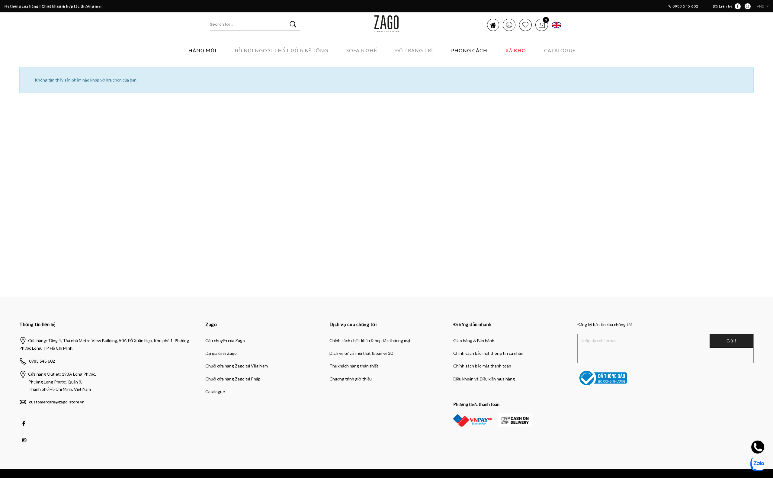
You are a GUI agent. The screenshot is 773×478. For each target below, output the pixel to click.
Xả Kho (515, 50)
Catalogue (560, 50)
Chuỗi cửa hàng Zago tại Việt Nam (236, 365)
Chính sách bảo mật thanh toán (482, 365)
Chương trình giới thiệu (350, 378)
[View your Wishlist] (525, 24)
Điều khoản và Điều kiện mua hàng (484, 378)
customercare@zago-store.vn (57, 401)
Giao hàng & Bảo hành (473, 340)
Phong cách (469, 50)
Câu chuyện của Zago (225, 340)
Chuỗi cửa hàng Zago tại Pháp (233, 378)
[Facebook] (24, 419)
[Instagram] (25, 435)
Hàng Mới (202, 50)
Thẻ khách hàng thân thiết (353, 365)
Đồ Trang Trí (414, 50)
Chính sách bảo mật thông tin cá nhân (488, 353)
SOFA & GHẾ (361, 50)
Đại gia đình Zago (221, 353)
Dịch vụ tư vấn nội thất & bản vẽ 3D (361, 353)
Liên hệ (725, 6)
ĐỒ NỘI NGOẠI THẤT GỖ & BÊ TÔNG (281, 50)
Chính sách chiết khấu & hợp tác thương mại (369, 340)
